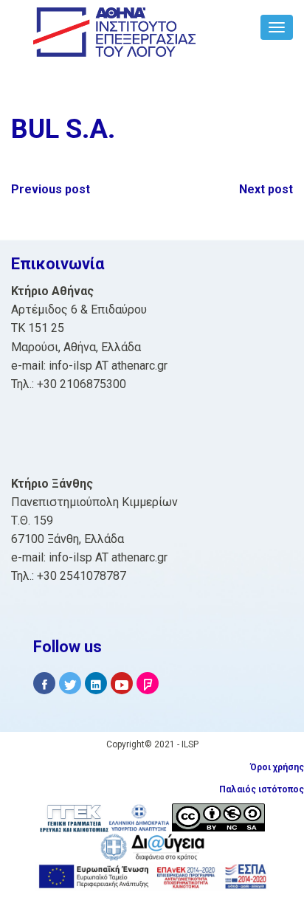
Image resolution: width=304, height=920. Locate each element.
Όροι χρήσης (277, 767)
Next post (266, 189)
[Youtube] (122, 683)
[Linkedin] (96, 683)
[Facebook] (44, 683)
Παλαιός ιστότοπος (261, 789)
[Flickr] (148, 683)
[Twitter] (70, 683)
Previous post (50, 189)
